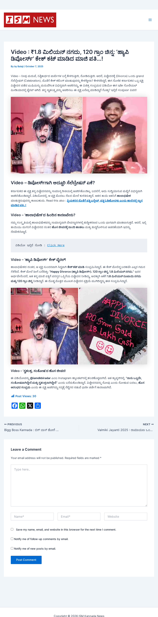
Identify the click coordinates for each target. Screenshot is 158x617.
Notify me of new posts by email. (35, 548)
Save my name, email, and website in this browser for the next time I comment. (66, 529)
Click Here (56, 245)
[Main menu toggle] (150, 20)
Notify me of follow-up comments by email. (41, 539)
